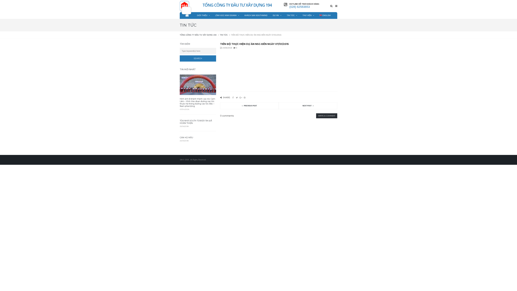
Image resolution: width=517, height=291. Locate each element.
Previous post (250, 106)
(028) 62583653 (299, 6)
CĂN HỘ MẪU (186, 137)
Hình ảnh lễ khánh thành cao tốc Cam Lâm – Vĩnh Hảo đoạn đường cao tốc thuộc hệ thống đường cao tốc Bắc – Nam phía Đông (197, 102)
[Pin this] (244, 97)
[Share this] (233, 97)
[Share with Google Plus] (240, 97)
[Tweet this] (236, 97)
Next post (307, 106)
